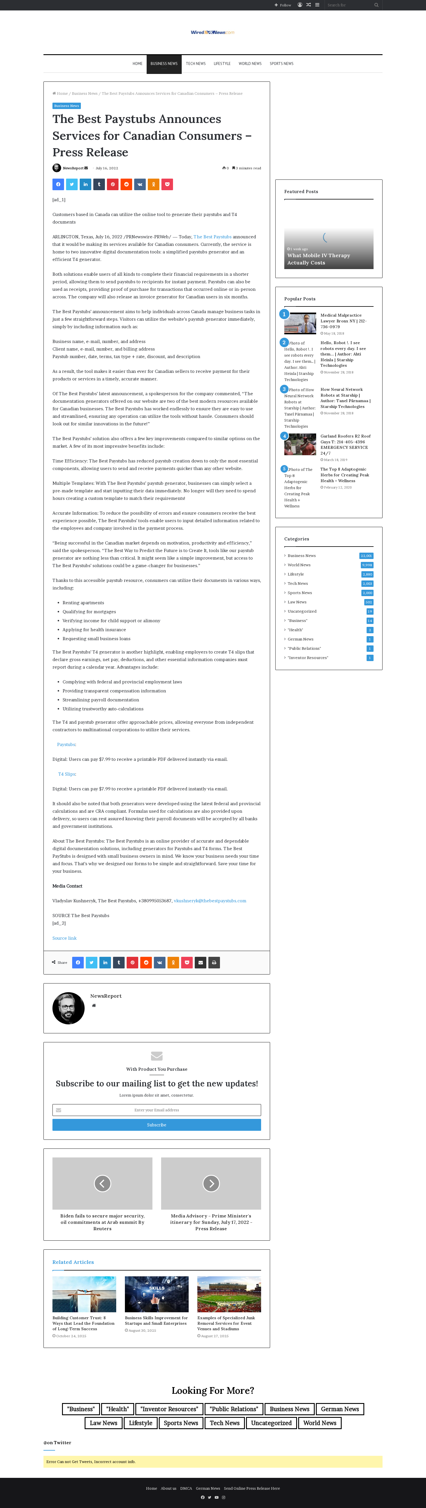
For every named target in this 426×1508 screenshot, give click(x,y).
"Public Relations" (304, 648)
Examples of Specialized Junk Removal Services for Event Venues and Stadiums (226, 1323)
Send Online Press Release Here (252, 1488)
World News (250, 63)
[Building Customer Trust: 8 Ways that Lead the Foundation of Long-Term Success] (84, 1294)
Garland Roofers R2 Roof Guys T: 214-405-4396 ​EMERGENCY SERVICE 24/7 (346, 444)
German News (301, 639)
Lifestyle (222, 63)
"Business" (297, 620)
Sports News (282, 63)
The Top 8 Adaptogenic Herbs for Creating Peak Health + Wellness (345, 475)
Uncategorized (302, 611)
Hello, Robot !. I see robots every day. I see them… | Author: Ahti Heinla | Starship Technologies (343, 354)
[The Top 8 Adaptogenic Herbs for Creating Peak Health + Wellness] (300, 488)
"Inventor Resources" (308, 657)
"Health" (295, 629)
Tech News (196, 63)
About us (168, 1488)
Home (138, 63)
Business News (164, 63)
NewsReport (73, 168)
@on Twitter (57, 1442)
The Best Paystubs (213, 236)
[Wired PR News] (213, 32)
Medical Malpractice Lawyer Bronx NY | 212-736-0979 (344, 321)
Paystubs (66, 744)
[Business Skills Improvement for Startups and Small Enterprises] (157, 1294)
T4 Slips (66, 774)
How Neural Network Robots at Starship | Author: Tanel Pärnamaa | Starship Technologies (346, 398)
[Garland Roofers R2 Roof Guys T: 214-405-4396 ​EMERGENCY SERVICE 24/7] (300, 444)
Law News (297, 602)
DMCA (186, 1488)
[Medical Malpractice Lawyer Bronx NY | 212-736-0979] (300, 323)
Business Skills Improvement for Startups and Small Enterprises (156, 1320)
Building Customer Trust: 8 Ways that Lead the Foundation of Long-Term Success (83, 1323)
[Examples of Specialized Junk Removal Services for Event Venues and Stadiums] (229, 1294)
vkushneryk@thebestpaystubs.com (210, 900)
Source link (64, 938)
